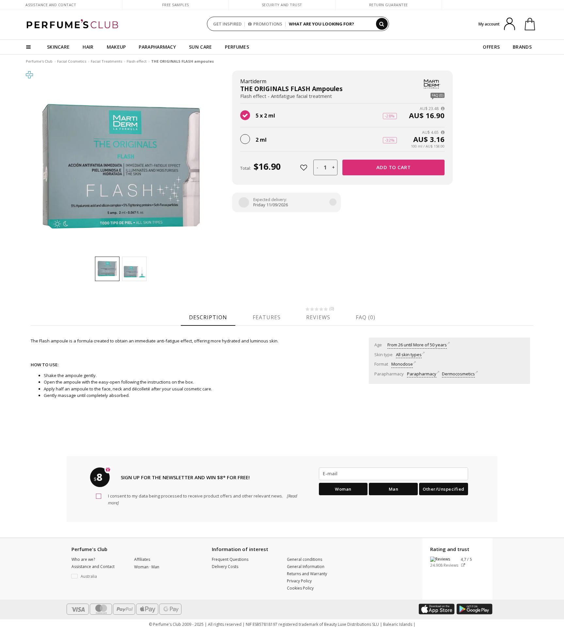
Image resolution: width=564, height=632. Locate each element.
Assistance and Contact (50, 4)
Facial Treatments (106, 61)
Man (394, 489)
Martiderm (253, 81)
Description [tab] (208, 317)
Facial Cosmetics (71, 61)
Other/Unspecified (443, 489)
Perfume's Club (39, 61)
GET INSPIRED (227, 24)
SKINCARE (58, 47)
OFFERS (491, 47)
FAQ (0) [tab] (365, 317)
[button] (97, 576)
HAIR (88, 47)
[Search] (382, 24)
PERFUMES (237, 47)
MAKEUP (116, 47)
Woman (343, 489)
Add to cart (393, 167)
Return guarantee (388, 4)
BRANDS (522, 47)
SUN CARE (200, 47)
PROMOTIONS (267, 24)
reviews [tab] (318, 317)
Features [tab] (267, 317)
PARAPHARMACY (157, 47)
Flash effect (137, 61)
